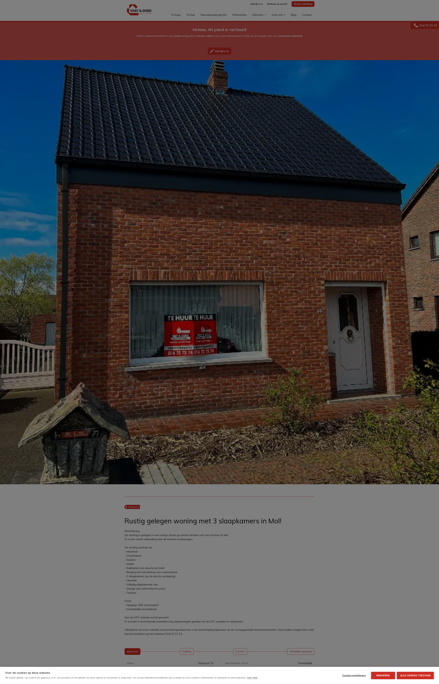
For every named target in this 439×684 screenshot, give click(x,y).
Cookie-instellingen (354, 675)
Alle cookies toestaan (415, 675)
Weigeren (383, 675)
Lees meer (252, 677)
